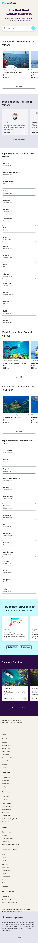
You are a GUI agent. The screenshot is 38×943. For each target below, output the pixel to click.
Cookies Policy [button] (6, 754)
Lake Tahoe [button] (5, 861)
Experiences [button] (6, 792)
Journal (4, 827)
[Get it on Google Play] (26, 647)
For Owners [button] (5, 780)
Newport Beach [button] (6, 870)
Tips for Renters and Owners (10, 844)
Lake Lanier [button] (5, 858)
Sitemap (4, 764)
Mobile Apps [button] (5, 783)
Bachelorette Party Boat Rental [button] (11, 819)
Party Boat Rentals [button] (7, 822)
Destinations (5, 841)
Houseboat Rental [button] (7, 806)
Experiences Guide (7, 838)
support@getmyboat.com (9, 902)
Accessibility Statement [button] (8, 758)
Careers (4, 742)
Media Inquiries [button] (6, 745)
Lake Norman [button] (6, 876)
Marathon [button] (5, 886)
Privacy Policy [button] (6, 930)
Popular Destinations (9, 850)
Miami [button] (3, 854)
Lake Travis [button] (5, 867)
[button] (16, 59)
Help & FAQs (5, 896)
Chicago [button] (4, 873)
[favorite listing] (28, 70)
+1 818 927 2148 (6, 899)
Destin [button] (4, 883)
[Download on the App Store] (12, 647)
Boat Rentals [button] (5, 797)
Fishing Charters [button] (6, 803)
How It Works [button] (6, 777)
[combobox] (15, 28)
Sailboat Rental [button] (6, 815)
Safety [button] (4, 787)
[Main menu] (35, 3)
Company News (6, 832)
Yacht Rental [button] (5, 812)
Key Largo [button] (5, 880)
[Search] (33, 28)
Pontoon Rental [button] (6, 809)
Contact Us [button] (5, 767)
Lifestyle (4, 835)
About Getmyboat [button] (7, 739)
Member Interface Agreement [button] (10, 761)
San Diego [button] (5, 864)
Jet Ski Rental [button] (6, 800)
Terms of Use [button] (17, 925)
